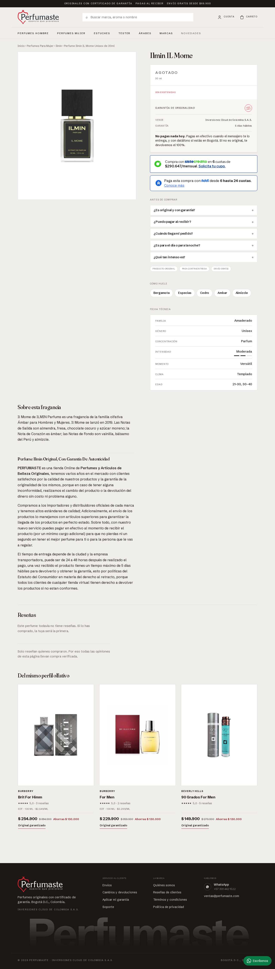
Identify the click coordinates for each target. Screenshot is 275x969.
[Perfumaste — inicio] (38, 17)
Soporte (108, 907)
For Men (107, 797)
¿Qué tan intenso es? (169, 257)
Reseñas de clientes (167, 892)
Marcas (166, 33)
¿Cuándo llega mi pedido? (173, 233)
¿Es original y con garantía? (174, 210)
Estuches (102, 33)
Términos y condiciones (170, 900)
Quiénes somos (164, 885)
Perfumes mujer (71, 33)
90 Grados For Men (198, 797)
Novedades (191, 33)
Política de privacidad (168, 907)
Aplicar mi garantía (115, 900)
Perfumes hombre (33, 33)
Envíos (107, 885)
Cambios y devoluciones (119, 892)
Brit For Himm (30, 797)
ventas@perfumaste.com (221, 896)
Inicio (21, 45)
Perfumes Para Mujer (40, 45)
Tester (125, 33)
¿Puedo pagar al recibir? (172, 222)
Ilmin (59, 45)
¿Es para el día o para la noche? (177, 245)
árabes (145, 33)
